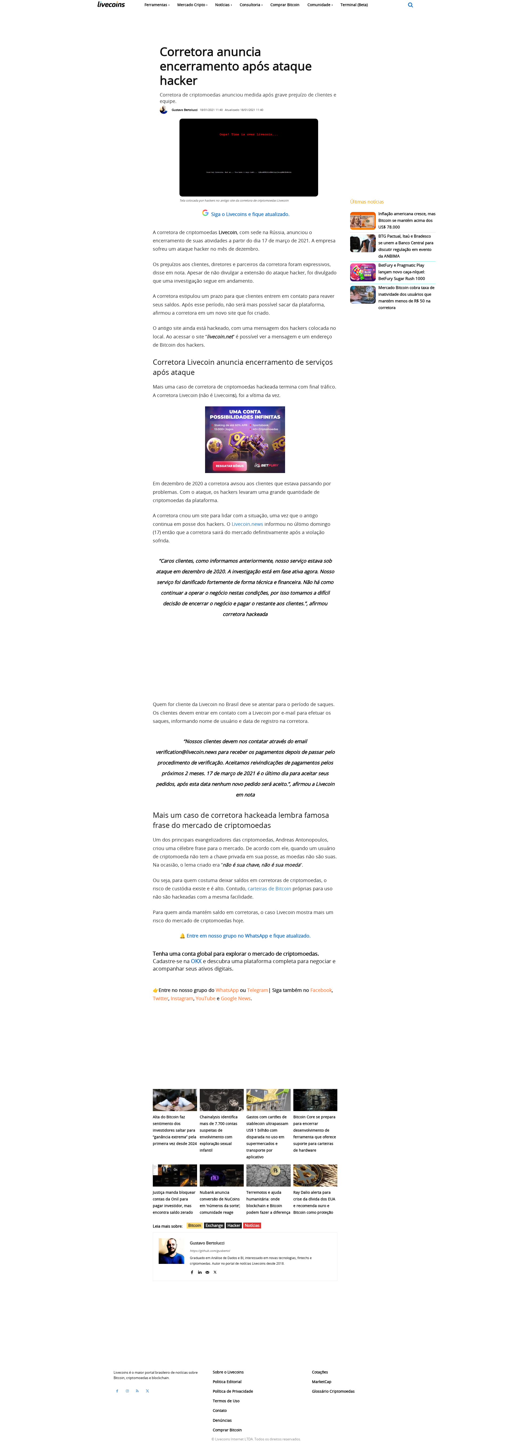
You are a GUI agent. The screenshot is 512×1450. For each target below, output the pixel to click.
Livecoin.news (247, 524)
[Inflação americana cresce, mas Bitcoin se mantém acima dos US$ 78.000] (363, 221)
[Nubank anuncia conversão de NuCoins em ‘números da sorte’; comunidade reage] (222, 1175)
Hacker (233, 1225)
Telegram (257, 990)
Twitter (160, 998)
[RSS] (137, 1391)
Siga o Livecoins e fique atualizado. (250, 214)
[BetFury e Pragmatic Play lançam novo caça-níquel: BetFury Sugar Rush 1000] (363, 272)
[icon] (410, 5)
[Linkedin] (200, 1271)
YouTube (205, 998)
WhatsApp (227, 990)
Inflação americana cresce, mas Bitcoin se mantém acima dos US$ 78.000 (406, 220)
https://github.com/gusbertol (210, 1251)
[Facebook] (192, 1271)
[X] (215, 1271)
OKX (196, 961)
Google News (236, 998)
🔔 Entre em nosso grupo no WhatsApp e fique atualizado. (245, 935)
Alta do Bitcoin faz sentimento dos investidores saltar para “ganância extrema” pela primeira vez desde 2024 (175, 1130)
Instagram (182, 998)
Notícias (252, 1225)
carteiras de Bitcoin (269, 888)
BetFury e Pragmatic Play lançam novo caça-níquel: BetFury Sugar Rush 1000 (401, 271)
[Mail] (207, 1271)
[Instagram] (127, 1391)
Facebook (321, 990)
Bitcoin (194, 1225)
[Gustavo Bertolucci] (165, 110)
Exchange (214, 1225)
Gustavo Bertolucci (185, 110)
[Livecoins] (111, 5)
